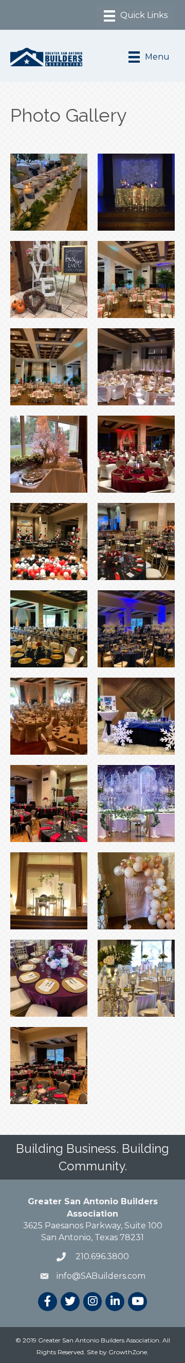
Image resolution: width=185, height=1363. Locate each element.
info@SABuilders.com (101, 1276)
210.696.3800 (101, 1256)
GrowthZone (127, 1352)
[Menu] (136, 16)
